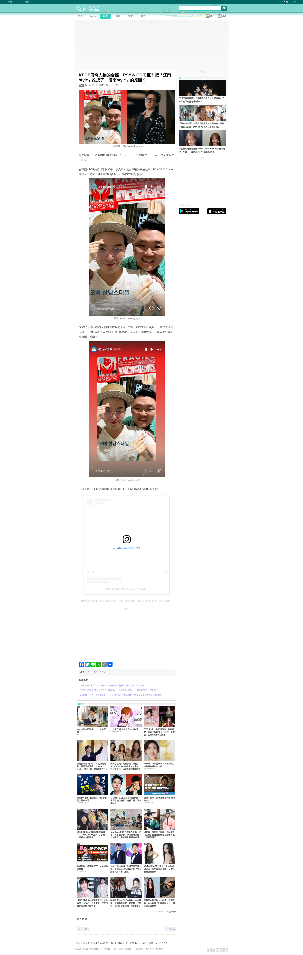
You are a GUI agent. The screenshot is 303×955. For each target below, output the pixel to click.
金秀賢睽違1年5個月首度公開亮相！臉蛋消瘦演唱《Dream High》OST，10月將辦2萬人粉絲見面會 (92, 766)
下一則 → (170, 929)
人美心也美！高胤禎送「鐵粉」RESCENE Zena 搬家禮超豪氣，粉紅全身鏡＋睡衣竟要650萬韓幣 (125, 766)
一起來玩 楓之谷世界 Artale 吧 (124, 729)
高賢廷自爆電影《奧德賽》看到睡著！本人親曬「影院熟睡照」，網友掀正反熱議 (159, 903)
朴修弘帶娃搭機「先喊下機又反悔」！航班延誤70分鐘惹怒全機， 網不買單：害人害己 (125, 869)
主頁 (77, 943)
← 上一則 (82, 929)
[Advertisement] (126, 633)
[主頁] (81, 16)
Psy (90, 672)
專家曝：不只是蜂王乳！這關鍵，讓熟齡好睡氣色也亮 (159, 764)
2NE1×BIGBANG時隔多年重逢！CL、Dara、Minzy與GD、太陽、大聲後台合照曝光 (92, 835)
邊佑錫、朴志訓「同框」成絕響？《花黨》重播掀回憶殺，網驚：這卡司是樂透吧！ (159, 835)
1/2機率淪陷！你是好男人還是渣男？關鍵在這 (92, 799)
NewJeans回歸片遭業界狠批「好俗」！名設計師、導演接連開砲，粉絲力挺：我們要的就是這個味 (125, 835)
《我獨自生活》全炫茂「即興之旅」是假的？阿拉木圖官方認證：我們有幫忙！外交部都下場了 (201, 125)
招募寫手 (160, 949)
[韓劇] (119, 16)
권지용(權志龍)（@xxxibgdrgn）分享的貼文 (126, 589)
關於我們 (118, 949)
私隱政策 (139, 949)
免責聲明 (129, 949)
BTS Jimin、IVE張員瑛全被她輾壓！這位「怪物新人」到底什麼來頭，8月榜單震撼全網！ (159, 732)
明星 (81, 85)
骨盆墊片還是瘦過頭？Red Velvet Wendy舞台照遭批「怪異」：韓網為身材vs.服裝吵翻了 (202, 150)
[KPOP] (93, 16)
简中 (295, 1)
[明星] (106, 16)
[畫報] (144, 16)
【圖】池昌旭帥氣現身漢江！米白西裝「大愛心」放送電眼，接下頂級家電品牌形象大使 (92, 903)
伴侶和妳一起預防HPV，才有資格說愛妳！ (92, 867)
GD (95, 672)
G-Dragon (103, 672)
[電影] (131, 16)
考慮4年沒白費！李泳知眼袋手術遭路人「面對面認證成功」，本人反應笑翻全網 (159, 869)
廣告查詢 (150, 949)
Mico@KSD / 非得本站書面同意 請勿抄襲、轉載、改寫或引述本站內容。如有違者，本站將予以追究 (124, 601)
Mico (113, 85)
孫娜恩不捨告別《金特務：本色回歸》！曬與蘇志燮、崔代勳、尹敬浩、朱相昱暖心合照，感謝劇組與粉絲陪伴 (125, 903)
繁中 (288, 1)
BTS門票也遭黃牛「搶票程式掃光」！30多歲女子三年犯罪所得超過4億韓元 (201, 100)
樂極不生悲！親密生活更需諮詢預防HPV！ (159, 799)
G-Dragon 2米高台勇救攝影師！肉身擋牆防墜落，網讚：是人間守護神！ (125, 801)
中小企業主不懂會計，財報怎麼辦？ (91, 730)
